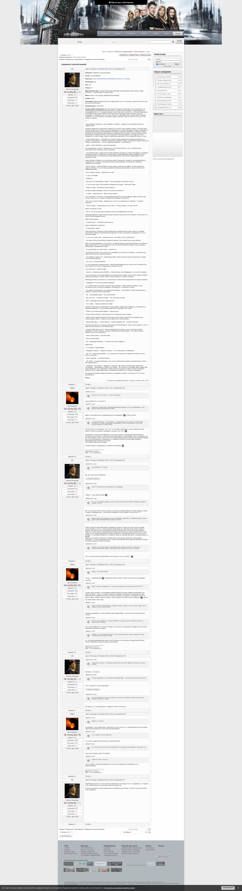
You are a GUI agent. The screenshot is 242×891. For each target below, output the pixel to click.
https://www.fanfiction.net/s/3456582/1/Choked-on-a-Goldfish (111, 79)
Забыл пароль (167, 66)
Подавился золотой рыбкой (94, 59)
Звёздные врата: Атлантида (130, 849)
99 (75, 456)
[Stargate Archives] (100, 865)
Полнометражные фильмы (89, 853)
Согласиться (228, 887)
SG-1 (82, 848)
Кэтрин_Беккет (81, 57)
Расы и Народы (109, 851)
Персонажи (107, 849)
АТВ (66, 846)
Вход (80, 42)
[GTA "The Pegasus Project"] (116, 871)
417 (76, 100)
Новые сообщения (108, 51)
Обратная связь (69, 851)
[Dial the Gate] (89, 865)
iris (72, 69)
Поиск (148, 51)
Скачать (144, 33)
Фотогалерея (150, 848)
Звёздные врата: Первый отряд (132, 848)
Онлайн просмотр (129, 846)
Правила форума (139, 51)
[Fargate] (103, 871)
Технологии (107, 853)
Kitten (72, 388)
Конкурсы (67, 849)
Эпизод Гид (131, 33)
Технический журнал (110, 855)
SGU (90, 848)
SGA (86, 848)
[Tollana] (93, 871)
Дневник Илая (95, 855)
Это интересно (85, 855)
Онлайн (155, 33)
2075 (76, 417)
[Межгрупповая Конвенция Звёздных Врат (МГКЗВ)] (68, 871)
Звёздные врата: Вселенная (131, 851)
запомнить (161, 64)
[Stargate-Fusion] (160, 865)
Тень (74, 57)
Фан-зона (91, 849)
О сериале (104, 33)
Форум (177, 33)
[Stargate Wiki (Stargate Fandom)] (134, 865)
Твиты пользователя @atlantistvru (163, 159)
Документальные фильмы (130, 853)
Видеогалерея (150, 849)
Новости (117, 33)
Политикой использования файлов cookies (119, 888)
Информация (109, 846)
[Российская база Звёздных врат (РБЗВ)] (82, 871)
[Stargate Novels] (114, 865)
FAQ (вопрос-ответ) (70, 853)
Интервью (84, 851)
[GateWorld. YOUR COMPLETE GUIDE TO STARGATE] (79, 865)
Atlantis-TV (84, 849)
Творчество (69, 59)
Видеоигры (91, 851)
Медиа (167, 33)
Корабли (115, 853)
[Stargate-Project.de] (150, 865)
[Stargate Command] (67, 865)
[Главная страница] (73, 34)
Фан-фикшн (79, 59)
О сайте (66, 848)
